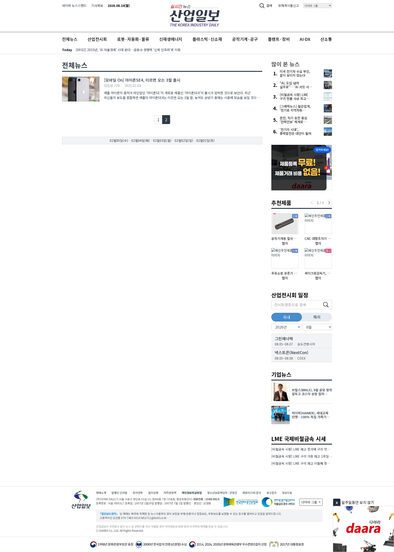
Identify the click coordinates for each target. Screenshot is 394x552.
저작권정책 (170, 493)
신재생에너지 (170, 39)
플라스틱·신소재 (207, 39)
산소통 (326, 39)
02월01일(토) (205, 140)
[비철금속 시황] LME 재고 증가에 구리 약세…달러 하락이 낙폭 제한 (317, 449)
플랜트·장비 (279, 39)
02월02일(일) (184, 140)
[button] (329, 203)
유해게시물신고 (288, 5)
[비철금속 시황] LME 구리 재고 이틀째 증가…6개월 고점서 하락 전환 (317, 463)
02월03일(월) (162, 140)
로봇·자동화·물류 (133, 39)
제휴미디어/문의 (251, 493)
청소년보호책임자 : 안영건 (222, 493)
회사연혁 (138, 493)
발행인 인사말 (119, 493)
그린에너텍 (284, 338)
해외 (317, 317)
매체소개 (101, 493)
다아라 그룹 (309, 502)
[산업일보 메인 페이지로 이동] (194, 15)
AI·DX (305, 39)
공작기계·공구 (245, 39)
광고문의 (272, 493)
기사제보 (97, 5)
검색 (269, 5)
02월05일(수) (119, 140)
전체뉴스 (70, 39)
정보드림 (287, 493)
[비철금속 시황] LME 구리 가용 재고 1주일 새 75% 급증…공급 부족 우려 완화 (324, 456)
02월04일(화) (140, 140)
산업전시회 (97, 39)
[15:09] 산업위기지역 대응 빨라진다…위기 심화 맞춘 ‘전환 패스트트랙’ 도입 (127, 49)
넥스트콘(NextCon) (291, 352)
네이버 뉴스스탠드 (74, 5)
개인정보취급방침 (192, 493)
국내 (286, 317)
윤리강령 (153, 493)
